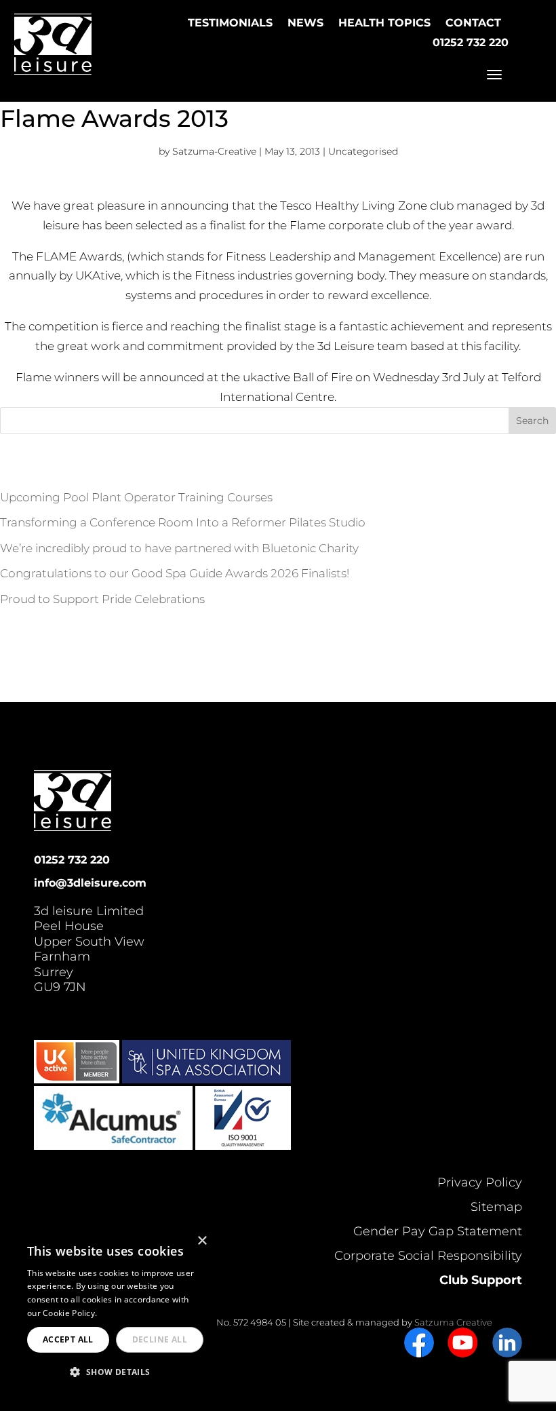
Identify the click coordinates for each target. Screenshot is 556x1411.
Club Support (480, 1280)
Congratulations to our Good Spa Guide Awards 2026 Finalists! (174, 573)
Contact (473, 22)
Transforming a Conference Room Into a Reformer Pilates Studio (182, 522)
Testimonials (230, 22)
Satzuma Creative (453, 1322)
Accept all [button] (68, 1339)
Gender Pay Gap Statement (437, 1231)
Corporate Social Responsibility (428, 1255)
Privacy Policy (479, 1182)
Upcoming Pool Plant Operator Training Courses (136, 497)
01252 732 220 (471, 42)
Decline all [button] (159, 1339)
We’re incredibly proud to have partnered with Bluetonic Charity (179, 548)
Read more (121, 1313)
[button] (115, 1372)
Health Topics (384, 22)
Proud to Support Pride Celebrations (102, 599)
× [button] (202, 1241)
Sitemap (496, 1206)
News (305, 22)
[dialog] (115, 1311)
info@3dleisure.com (90, 882)
